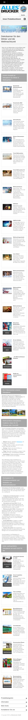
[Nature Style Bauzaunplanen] (7, 595)
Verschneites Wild (17, 103)
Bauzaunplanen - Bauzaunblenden (17, 677)
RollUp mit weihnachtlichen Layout (17, 375)
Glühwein (15, 203)
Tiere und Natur (17, 591)
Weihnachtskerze (17, 306)
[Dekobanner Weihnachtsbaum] (7, 190)
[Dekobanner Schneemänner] (7, 140)
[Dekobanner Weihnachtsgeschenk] (7, 240)
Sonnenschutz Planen (18, 642)
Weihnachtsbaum (17, 186)
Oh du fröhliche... (17, 340)
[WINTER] (7, 326)
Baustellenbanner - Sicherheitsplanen (18, 609)
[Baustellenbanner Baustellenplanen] (7, 612)
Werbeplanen (19, 441)
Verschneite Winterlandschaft (17, 86)
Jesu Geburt (16, 254)
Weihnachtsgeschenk (18, 237)
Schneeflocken (17, 119)
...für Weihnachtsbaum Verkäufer (19, 357)
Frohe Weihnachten (18, 153)
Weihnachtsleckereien (18, 270)
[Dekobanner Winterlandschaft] (7, 89)
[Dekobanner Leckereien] (7, 274)
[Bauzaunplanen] (7, 679)
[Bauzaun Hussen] (7, 646)
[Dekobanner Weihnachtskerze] (7, 309)
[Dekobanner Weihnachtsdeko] (7, 291)
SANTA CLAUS (16, 220)
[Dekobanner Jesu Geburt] (7, 257)
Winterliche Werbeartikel (16, 323)
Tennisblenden (17, 625)
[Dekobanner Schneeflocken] (7, 123)
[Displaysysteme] (7, 578)
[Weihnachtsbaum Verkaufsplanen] (7, 360)
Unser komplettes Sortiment (17, 575)
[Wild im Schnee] (7, 106)
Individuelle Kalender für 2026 (18, 557)
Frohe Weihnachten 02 (19, 170)
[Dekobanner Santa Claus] (7, 224)
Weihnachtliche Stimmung (17, 288)
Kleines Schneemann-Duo (18, 137)
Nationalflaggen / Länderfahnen (17, 660)
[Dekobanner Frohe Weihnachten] (7, 156)
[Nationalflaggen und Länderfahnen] (7, 662)
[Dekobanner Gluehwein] (7, 207)
